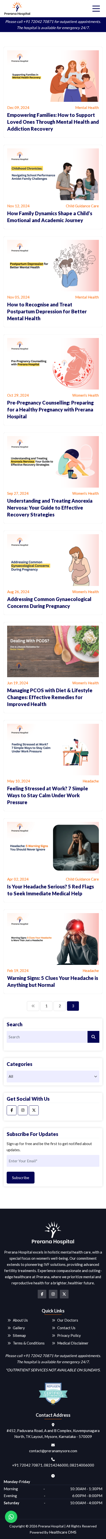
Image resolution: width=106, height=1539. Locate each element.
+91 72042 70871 (38, 21)
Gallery (19, 1328)
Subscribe (20, 1177)
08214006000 (82, 1465)
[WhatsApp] (11, 1517)
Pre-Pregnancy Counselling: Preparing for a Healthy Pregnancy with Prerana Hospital (50, 409)
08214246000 (56, 1465)
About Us (20, 1320)
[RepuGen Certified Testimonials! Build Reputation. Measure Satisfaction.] (53, 1392)
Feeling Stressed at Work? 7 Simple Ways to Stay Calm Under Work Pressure (47, 795)
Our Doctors (67, 1320)
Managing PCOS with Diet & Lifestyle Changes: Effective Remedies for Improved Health (49, 697)
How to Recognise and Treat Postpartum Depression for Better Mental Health (47, 311)
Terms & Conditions (29, 1343)
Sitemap (19, 1335)
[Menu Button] (96, 8)
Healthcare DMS (62, 1532)
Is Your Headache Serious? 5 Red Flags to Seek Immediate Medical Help (50, 890)
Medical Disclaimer (72, 1343)
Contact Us (66, 1328)
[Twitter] (34, 1110)
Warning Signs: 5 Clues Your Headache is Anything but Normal (52, 981)
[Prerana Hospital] (17, 8)
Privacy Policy (69, 1335)
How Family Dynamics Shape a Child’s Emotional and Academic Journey (49, 216)
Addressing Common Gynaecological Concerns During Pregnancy (49, 602)
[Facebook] (12, 1110)
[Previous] (33, 1006)
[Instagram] (23, 1110)
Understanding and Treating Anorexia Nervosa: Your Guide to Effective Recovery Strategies (49, 507)
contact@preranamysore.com (53, 1451)
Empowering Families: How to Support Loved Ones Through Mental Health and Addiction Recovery (53, 122)
